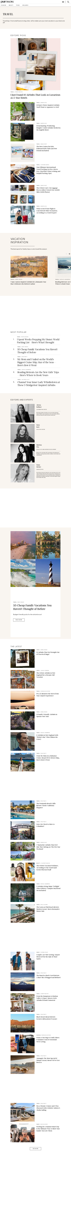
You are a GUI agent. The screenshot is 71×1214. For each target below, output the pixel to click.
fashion (3, 5)
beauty (11, 5)
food (18, 5)
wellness (25, 5)
